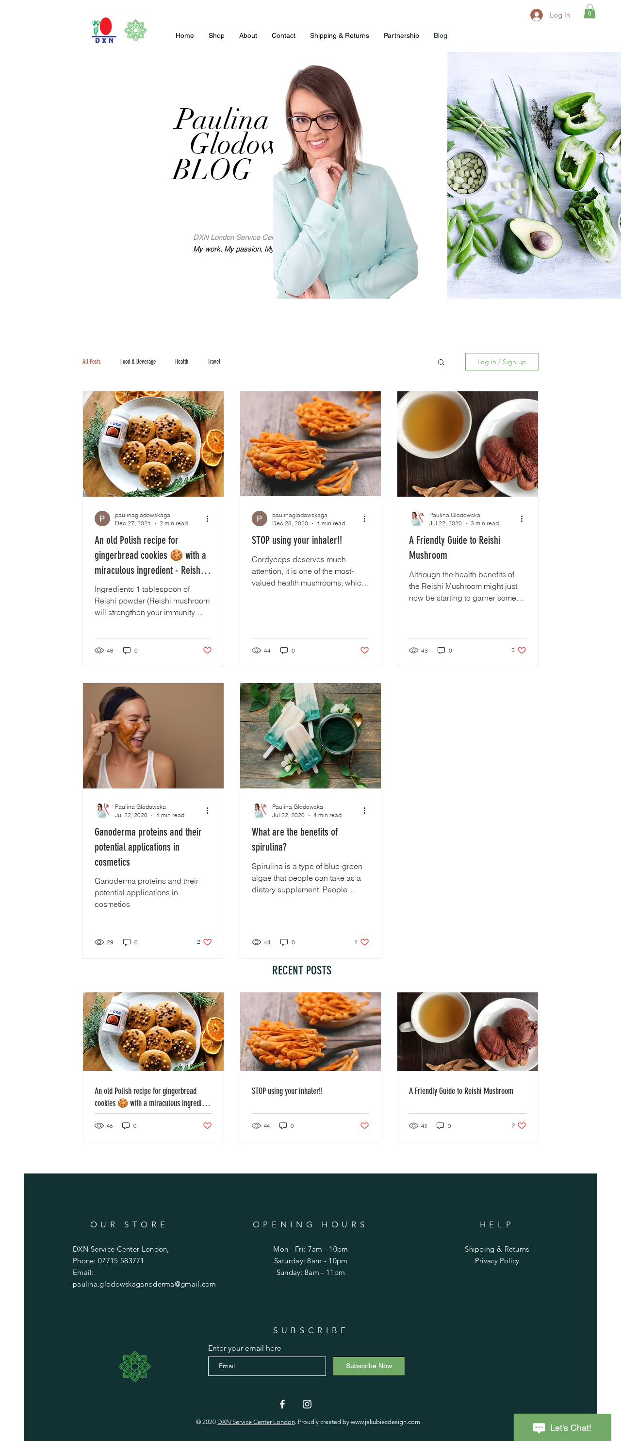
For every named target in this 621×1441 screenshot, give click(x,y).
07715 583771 (121, 1260)
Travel (214, 361)
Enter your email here (244, 1348)
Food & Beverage (138, 361)
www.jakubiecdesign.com (385, 1421)
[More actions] (210, 518)
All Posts (91, 361)
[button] (590, 11)
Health (181, 361)
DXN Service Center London (256, 1421)
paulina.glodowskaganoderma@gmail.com (144, 1284)
